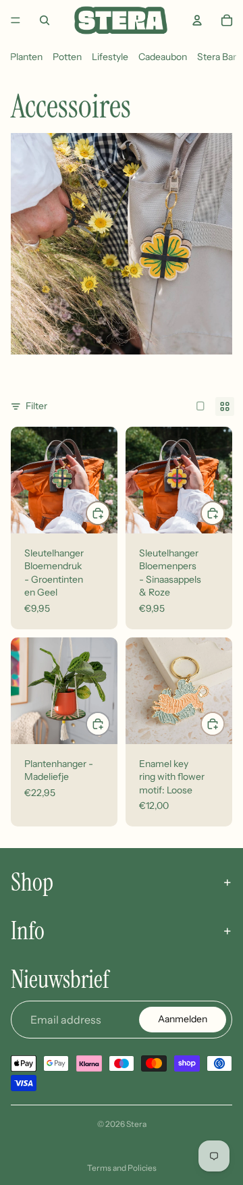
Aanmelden (182, 1019)
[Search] (44, 20)
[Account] (197, 20)
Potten (67, 57)
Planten (26, 57)
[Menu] (15, 20)
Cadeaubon (162, 57)
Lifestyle (110, 57)
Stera (136, 1124)
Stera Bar (216, 57)
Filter (36, 406)
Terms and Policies (122, 1168)
